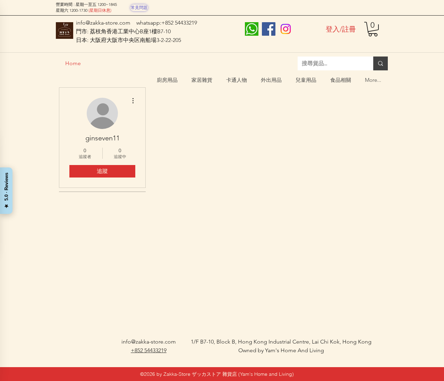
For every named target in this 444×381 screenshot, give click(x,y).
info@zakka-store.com (103, 22)
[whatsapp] (251, 29)
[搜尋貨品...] (380, 63)
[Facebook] (268, 29)
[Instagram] (285, 29)
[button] (373, 29)
